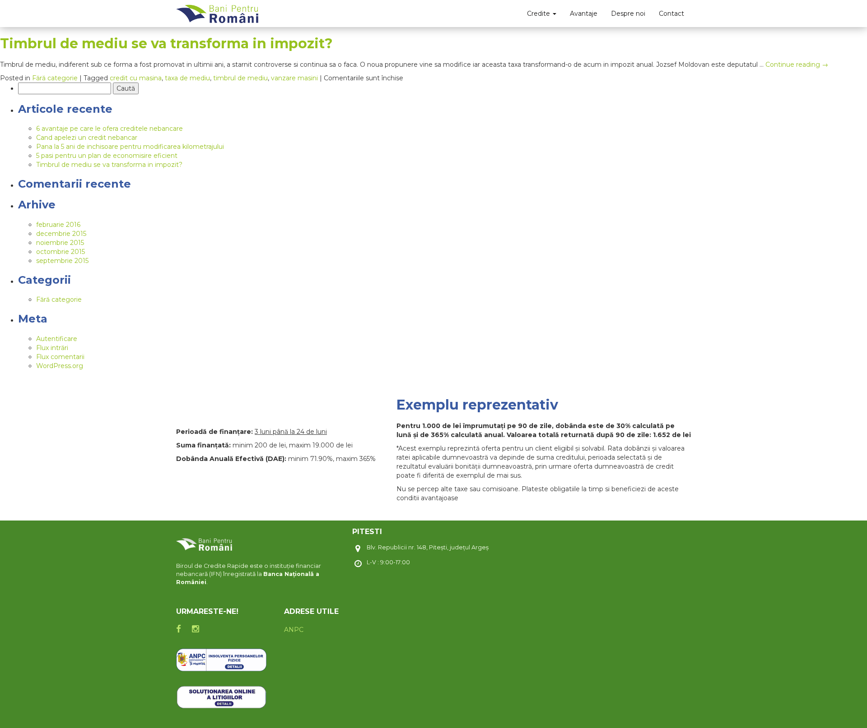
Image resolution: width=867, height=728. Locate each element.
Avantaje (583, 13)
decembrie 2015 (61, 234)
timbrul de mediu (240, 78)
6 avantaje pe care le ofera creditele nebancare (109, 128)
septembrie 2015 (62, 261)
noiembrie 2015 (60, 243)
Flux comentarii (60, 357)
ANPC (293, 630)
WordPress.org (59, 366)
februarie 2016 (58, 225)
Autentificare (56, 339)
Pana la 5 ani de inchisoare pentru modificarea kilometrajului (130, 147)
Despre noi (628, 13)
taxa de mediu (187, 78)
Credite (539, 13)
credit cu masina (136, 78)
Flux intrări (52, 348)
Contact (671, 13)
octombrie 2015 (60, 252)
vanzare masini (294, 78)
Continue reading (796, 64)
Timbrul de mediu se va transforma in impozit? (166, 43)
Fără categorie (55, 78)
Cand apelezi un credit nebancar (86, 138)
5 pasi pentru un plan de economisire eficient (106, 156)
